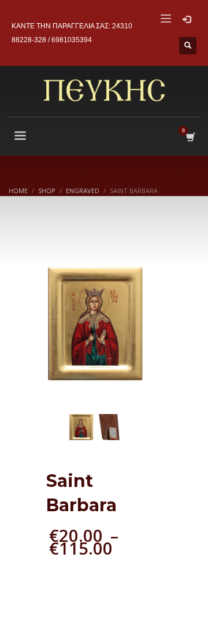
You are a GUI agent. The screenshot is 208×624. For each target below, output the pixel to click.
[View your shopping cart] (189, 137)
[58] (95, 324)
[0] (110, 427)
